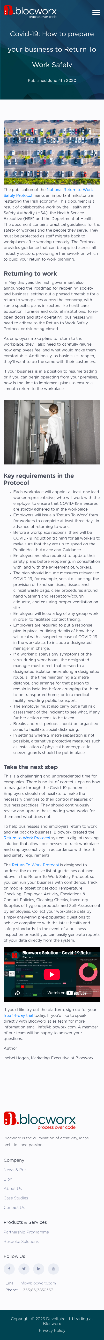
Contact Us (14, 1208)
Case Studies (16, 1198)
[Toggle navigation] (96, 12)
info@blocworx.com (38, 1283)
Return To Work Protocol (35, 865)
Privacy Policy (52, 1331)
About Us (13, 1189)
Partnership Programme (26, 1232)
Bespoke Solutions (21, 1242)
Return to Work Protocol (27, 838)
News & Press (17, 1170)
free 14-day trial (19, 1016)
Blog (8, 1179)
